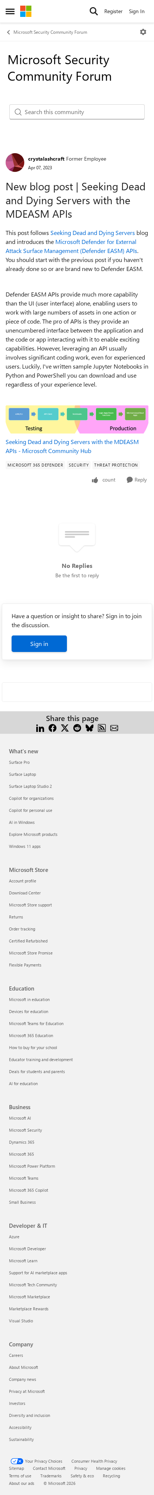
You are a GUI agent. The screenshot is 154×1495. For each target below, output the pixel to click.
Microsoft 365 (21, 1154)
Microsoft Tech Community (33, 1284)
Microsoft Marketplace (29, 1296)
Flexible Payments (25, 965)
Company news (22, 1379)
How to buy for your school (33, 1047)
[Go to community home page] (25, 11)
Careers (16, 1355)
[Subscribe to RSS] (102, 727)
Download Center (25, 893)
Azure (14, 1236)
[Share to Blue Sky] (89, 727)
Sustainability (21, 1439)
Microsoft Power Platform (32, 1166)
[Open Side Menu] (10, 11)
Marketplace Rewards (29, 1308)
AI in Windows (22, 822)
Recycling (111, 1475)
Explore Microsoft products (33, 834)
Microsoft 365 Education (31, 1035)
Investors (17, 1403)
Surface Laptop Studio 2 (30, 786)
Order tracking (22, 929)
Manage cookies (111, 1468)
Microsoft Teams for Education (36, 1023)
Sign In (137, 11)
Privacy (80, 1468)
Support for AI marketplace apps (38, 1272)
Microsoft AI (20, 1118)
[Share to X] (65, 727)
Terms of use (20, 1475)
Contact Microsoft (49, 1468)
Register (113, 11)
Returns (16, 917)
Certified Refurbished (28, 941)
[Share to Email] (114, 727)
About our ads (21, 1483)
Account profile (22, 881)
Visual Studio (21, 1320)
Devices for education (28, 1011)
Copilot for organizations (31, 798)
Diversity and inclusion (29, 1415)
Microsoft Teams (23, 1178)
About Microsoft (23, 1367)
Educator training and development (41, 1059)
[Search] (93, 11)
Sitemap (16, 1468)
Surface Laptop (22, 774)
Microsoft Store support (30, 905)
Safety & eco (82, 1475)
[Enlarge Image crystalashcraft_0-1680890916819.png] (77, 419)
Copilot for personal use (30, 810)
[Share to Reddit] (77, 727)
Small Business (22, 1202)
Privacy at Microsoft (27, 1391)
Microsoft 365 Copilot (28, 1190)
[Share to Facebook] (52, 727)
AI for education (23, 1083)
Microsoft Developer (27, 1248)
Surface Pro (19, 762)
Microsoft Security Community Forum (50, 32)
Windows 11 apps (25, 846)
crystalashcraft (46, 158)
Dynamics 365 (21, 1142)
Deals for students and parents (37, 1071)
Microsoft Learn (23, 1260)
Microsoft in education (29, 999)
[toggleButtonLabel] (143, 32)
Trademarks (51, 1475)
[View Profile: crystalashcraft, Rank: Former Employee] (15, 162)
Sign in (39, 643)
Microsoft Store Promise (31, 953)
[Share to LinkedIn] (40, 727)
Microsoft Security (25, 1130)
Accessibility (20, 1427)
